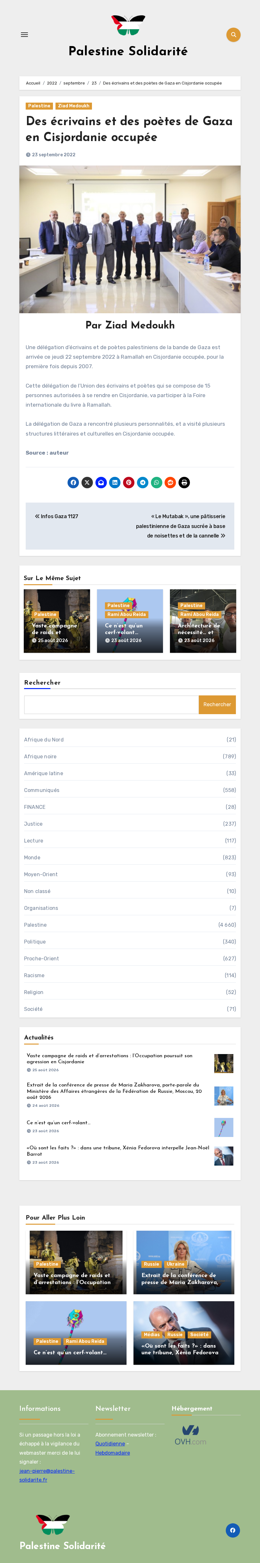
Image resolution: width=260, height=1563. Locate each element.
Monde (32, 858)
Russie (151, 1264)
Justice (33, 824)
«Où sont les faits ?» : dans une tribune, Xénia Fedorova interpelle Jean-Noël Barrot (179, 1353)
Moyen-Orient (41, 874)
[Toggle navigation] (24, 34)
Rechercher (42, 683)
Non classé (37, 891)
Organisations (41, 908)
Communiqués (41, 790)
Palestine (39, 106)
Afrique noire (40, 757)
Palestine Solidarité (128, 52)
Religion (34, 992)
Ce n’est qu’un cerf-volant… (58, 1123)
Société (33, 1009)
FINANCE (34, 807)
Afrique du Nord (44, 740)
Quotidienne (110, 1444)
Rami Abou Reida (126, 614)
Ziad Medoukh (73, 106)
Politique (35, 942)
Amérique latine (43, 773)
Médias (152, 1334)
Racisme (34, 975)
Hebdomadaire (112, 1453)
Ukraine (176, 1264)
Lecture (33, 841)
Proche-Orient (41, 959)
